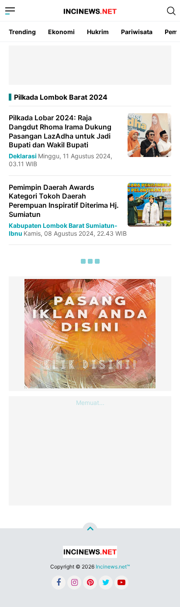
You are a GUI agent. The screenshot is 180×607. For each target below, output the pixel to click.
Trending (22, 31)
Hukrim (98, 31)
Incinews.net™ (113, 566)
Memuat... (90, 402)
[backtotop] (90, 530)
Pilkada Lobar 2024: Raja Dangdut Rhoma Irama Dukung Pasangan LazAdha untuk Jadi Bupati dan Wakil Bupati (60, 131)
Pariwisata (136, 31)
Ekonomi (61, 31)
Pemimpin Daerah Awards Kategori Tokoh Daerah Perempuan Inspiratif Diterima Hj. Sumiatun (64, 201)
